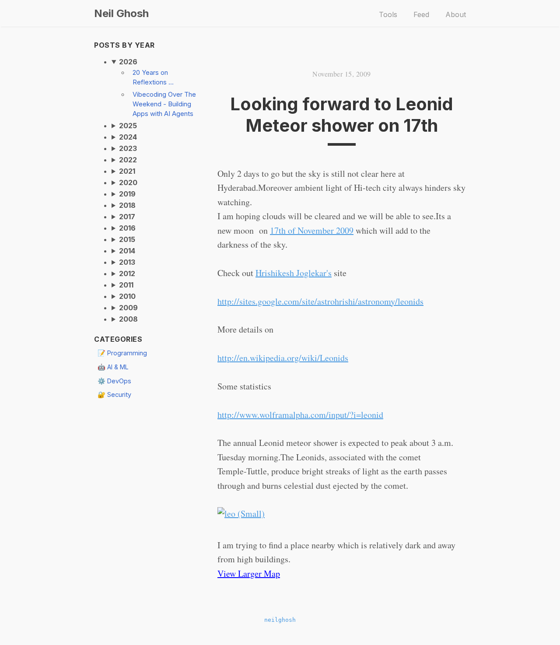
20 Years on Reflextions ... (153, 77)
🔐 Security (114, 394)
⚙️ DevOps (114, 381)
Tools (388, 14)
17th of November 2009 (312, 230)
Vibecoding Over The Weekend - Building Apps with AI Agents (164, 104)
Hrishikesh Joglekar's (294, 273)
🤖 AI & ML (113, 367)
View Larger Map (248, 573)
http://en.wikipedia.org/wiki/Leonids (282, 358)
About (455, 14)
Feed (421, 14)
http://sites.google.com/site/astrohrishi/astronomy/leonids (320, 301)
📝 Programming (122, 353)
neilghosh (280, 620)
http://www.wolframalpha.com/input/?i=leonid (300, 415)
